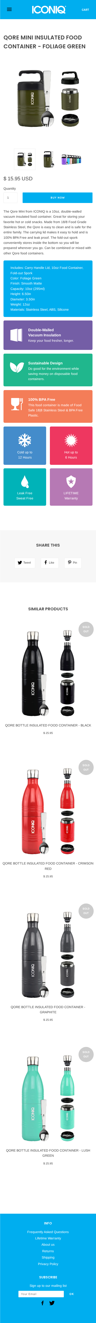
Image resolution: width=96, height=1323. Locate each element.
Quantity (9, 188)
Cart (85, 9)
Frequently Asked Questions (48, 1232)
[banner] (49, 9)
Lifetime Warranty (48, 1238)
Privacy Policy (48, 1264)
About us (48, 1244)
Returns (48, 1251)
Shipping (48, 1257)
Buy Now (58, 197)
